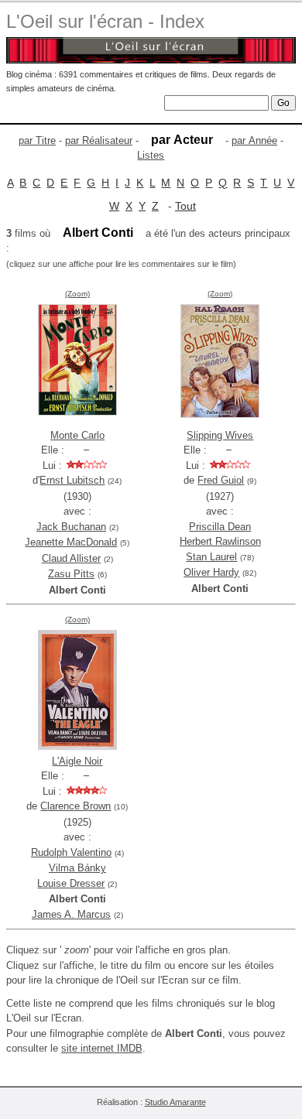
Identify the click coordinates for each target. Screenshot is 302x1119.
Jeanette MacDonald (71, 542)
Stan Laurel (211, 557)
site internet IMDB (101, 1048)
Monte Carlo (77, 435)
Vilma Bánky (77, 868)
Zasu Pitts (71, 574)
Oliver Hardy (211, 572)
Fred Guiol (220, 480)
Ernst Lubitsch (72, 480)
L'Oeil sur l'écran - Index (105, 21)
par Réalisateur (98, 140)
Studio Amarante (175, 1102)
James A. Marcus (71, 914)
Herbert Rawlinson (220, 541)
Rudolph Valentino (71, 852)
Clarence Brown (75, 806)
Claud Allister (71, 558)
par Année (254, 140)
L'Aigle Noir (77, 761)
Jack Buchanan (71, 526)
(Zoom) (77, 293)
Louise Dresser (71, 883)
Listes (150, 155)
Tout (185, 206)
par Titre (37, 140)
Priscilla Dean (220, 526)
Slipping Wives (220, 435)
